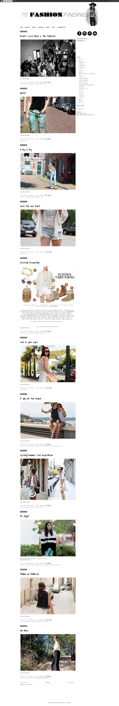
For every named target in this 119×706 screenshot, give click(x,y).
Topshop (29, 315)
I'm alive (24, 631)
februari (81, 95)
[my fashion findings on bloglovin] (81, 41)
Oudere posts (71, 682)
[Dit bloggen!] (46, 82)
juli (80, 69)
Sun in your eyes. (29, 342)
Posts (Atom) (30, 684)
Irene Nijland (27, 621)
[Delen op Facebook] (49, 82)
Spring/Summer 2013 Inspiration (36, 455)
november (81, 62)
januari (81, 96)
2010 (79, 102)
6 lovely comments (39, 82)
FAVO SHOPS (27, 27)
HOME (21, 27)
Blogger (68, 702)
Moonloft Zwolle (80, 105)
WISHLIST (48, 27)
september (81, 65)
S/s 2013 (33, 507)
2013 (79, 60)
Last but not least (30, 206)
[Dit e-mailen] (45, 82)
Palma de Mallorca (29, 574)
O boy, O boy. (26, 150)
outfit (25, 140)
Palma (47, 621)
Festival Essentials (30, 263)
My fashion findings (36, 621)
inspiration (27, 507)
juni (80, 70)
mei (80, 72)
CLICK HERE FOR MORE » (25, 78)
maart (80, 93)
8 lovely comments (39, 195)
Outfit (23, 93)
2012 (79, 99)
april (80, 91)
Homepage (48, 682)
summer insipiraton (40, 507)
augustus (81, 67)
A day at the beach (30, 399)
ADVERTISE (34, 27)
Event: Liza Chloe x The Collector (38, 36)
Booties (45, 306)
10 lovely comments (39, 387)
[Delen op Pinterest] (50, 82)
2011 (79, 100)
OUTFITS (53, 27)
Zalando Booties (54, 306)
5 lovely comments (39, 331)
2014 (79, 59)
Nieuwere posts (23, 682)
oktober (81, 64)
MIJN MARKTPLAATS (61, 27)
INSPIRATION (41, 27)
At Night (24, 516)
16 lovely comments (39, 251)
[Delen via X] (47, 82)
